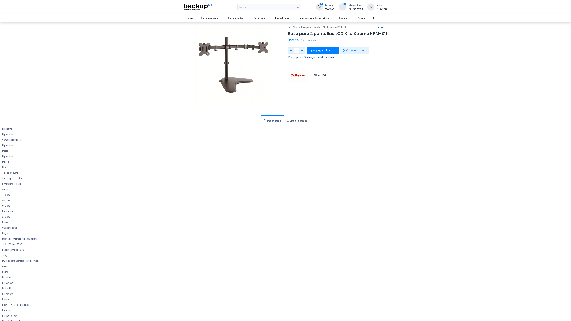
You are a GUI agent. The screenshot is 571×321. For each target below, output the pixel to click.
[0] (319, 7)
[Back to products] (382, 27)
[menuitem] (190, 18)
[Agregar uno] (302, 50)
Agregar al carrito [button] (324, 50)
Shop (295, 27)
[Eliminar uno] (291, 50)
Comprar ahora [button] (356, 50)
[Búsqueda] (298, 7)
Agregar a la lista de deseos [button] (321, 57)
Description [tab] (273, 120)
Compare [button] (296, 57)
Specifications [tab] (298, 120)
